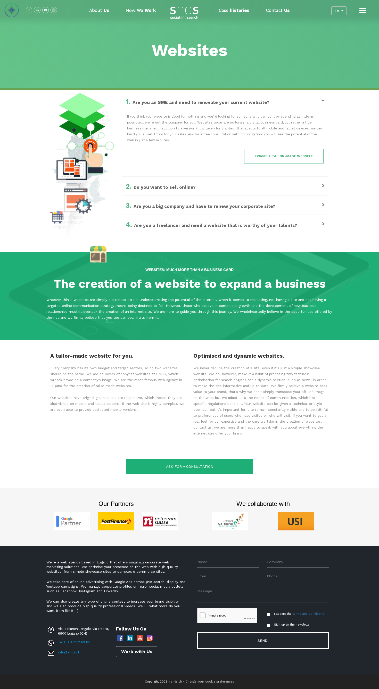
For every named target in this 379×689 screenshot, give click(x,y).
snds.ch (176, 681)
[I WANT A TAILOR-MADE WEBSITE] (128, 152)
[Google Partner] (72, 521)
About (99, 10)
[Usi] (296, 521)
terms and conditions (308, 614)
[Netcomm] (160, 521)
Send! (263, 640)
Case (234, 10)
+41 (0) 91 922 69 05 (74, 642)
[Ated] (230, 521)
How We (141, 10)
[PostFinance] (116, 521)
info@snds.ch (69, 652)
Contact (278, 10)
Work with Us (136, 651)
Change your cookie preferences (210, 681)
